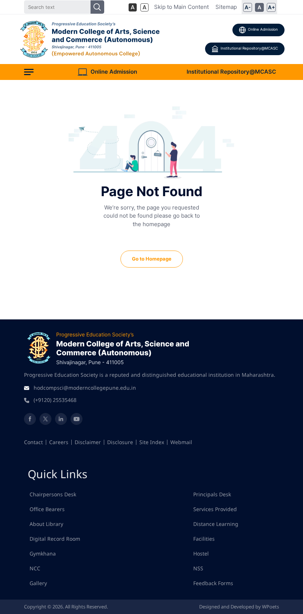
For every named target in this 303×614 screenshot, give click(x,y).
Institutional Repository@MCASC (249, 48)
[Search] (97, 7)
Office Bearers (47, 509)
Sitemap (226, 6)
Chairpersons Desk (53, 494)
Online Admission (263, 29)
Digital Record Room (55, 538)
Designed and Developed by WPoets (239, 606)
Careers (58, 442)
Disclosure (120, 442)
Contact (33, 442)
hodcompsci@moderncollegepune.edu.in (85, 387)
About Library (46, 523)
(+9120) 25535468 (55, 399)
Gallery (38, 583)
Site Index (151, 442)
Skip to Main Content (181, 6)
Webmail (181, 442)
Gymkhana (43, 553)
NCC (35, 568)
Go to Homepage (151, 259)
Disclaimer (88, 442)
